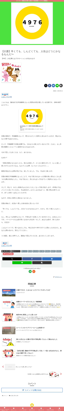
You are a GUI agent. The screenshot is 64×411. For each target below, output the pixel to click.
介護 (31, 251)
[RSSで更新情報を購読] (33, 271)
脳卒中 (53, 251)
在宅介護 (36, 251)
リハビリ (25, 251)
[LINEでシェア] (57, 85)
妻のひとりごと (16, 251)
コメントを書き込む (33, 390)
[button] (61, 85)
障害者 (59, 251)
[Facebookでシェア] (49, 85)
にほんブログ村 (6, 97)
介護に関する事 (6, 251)
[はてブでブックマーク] (53, 85)
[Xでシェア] (46, 85)
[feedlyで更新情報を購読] (30, 271)
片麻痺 (42, 251)
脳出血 (48, 251)
